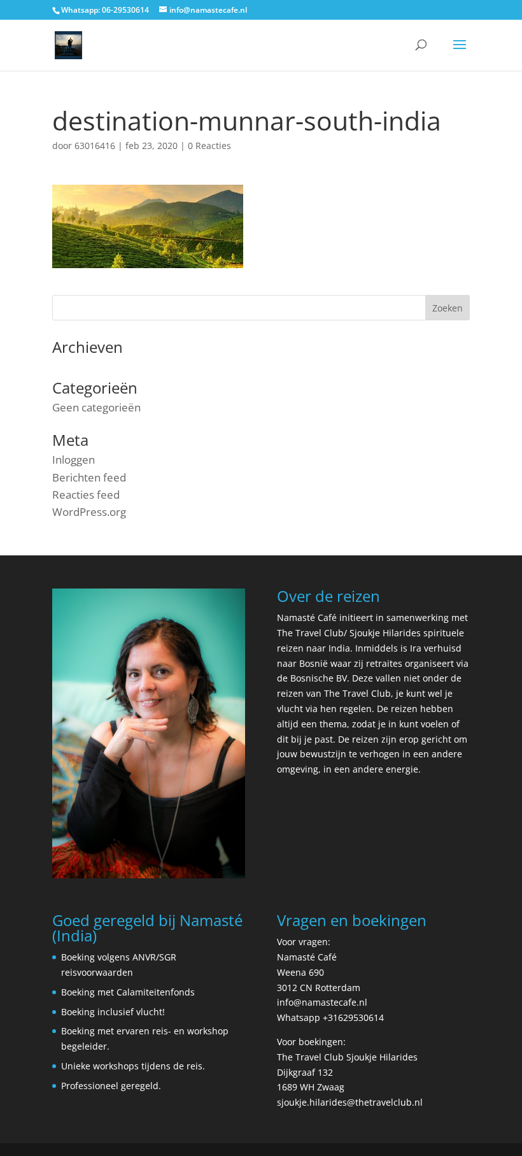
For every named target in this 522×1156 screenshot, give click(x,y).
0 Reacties (209, 145)
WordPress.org (89, 511)
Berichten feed (89, 477)
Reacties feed (86, 494)
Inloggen (73, 459)
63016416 (94, 145)
